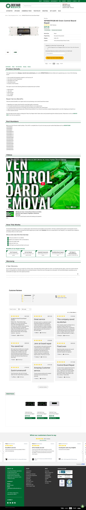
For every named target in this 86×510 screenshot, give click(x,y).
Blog (59, 10)
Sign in (74, 1)
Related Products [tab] (10, 393)
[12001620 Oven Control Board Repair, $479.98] (30, 404)
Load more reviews (43, 387)
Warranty (24, 66)
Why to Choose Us (49, 472)
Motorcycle (28, 480)
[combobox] (72, 312)
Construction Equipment (31, 475)
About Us (47, 471)
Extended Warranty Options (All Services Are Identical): (59, 51)
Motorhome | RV (29, 484)
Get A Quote (53, 10)
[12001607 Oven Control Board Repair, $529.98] (54, 404)
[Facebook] (8, 503)
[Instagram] (15, 503)
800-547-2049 (66, 5)
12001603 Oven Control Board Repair (41, 413)
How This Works (19, 66)
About (40, 1)
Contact (69, 1)
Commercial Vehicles (30, 474)
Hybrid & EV (28, 483)
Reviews (29, 66)
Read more (18, 333)
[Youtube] (10, 503)
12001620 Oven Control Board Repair (29, 413)
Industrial (45, 10)
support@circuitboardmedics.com (14, 488)
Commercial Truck (26, 10)
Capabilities (47, 475)
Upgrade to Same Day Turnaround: (54, 45)
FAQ (60, 1)
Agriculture (28, 477)
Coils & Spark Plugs (30, 486)
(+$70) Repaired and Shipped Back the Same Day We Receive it (63, 48)
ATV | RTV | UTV (29, 481)
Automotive (9, 10)
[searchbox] (13, 309)
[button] (3, 452)
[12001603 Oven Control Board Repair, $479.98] (42, 404)
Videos (13, 66)
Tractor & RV (36, 10)
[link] (16, 459)
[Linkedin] (12, 503)
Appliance (17, 10)
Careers (64, 1)
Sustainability (54, 1)
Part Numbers (8, 66)
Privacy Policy (48, 481)
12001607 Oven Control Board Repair (54, 413)
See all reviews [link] (43, 440)
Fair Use (47, 483)
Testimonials (46, 1)
